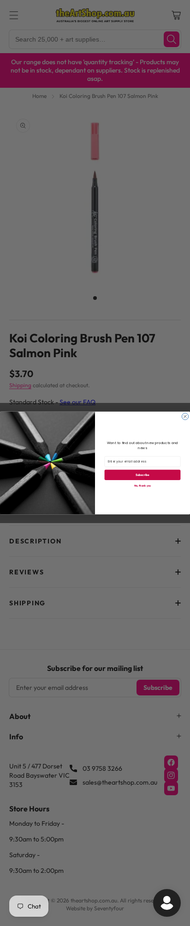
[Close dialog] (185, 416)
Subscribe (142, 474)
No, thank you (142, 485)
